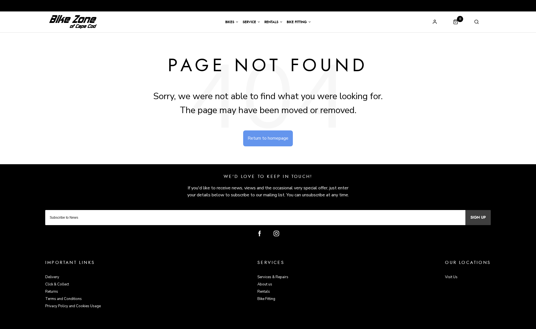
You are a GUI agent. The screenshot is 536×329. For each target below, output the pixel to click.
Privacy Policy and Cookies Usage (73, 306)
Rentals (271, 22)
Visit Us (451, 277)
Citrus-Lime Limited (286, 324)
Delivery (52, 277)
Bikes (229, 22)
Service (249, 22)
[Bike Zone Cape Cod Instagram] (276, 233)
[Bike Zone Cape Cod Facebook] (259, 233)
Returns (51, 291)
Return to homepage (268, 138)
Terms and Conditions (63, 298)
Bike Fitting (297, 22)
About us (264, 284)
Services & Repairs (272, 277)
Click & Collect (57, 284)
